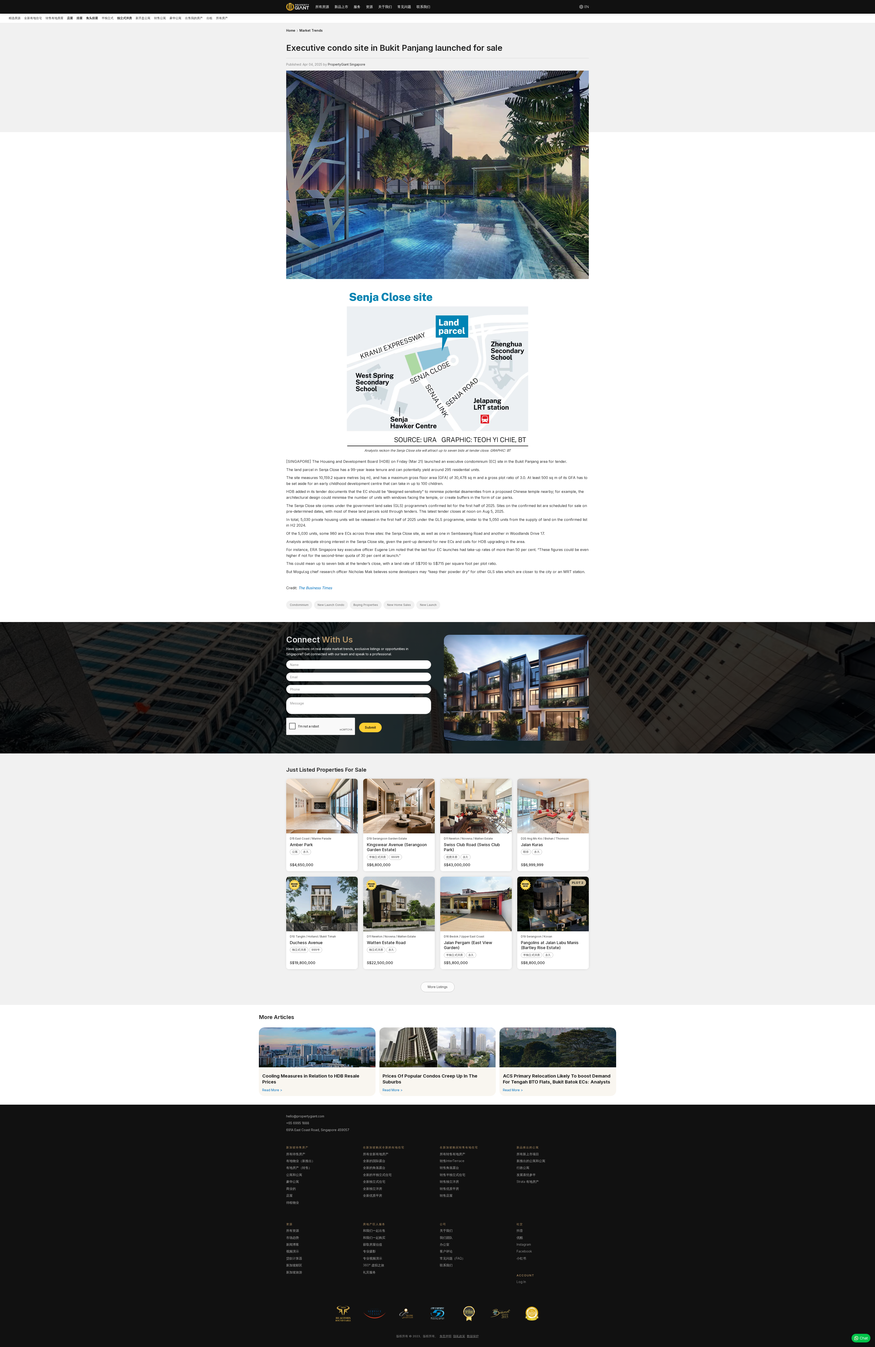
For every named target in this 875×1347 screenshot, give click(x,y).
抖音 (520, 1230)
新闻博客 (292, 1244)
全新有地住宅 (33, 18)
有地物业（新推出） (300, 1161)
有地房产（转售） (299, 1168)
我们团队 (446, 1237)
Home (290, 30)
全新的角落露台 (374, 1168)
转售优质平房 (449, 1189)
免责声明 (445, 1336)
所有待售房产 (295, 1154)
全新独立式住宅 (374, 1181)
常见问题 (404, 7)
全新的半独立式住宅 (377, 1175)
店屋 (289, 1195)
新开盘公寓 (143, 18)
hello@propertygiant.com (305, 1116)
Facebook (524, 1251)
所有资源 (292, 1230)
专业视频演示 (372, 1258)
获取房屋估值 (372, 1244)
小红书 (521, 1258)
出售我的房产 (194, 18)
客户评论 (446, 1251)
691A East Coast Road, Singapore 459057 (317, 1130)
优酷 (520, 1237)
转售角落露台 (449, 1168)
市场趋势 (292, 1237)
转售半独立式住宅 (452, 1175)
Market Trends (311, 30)
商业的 (291, 1189)
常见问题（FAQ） (452, 1258)
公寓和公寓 (294, 1175)
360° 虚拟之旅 (373, 1265)
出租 (209, 18)
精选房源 (15, 18)
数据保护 (473, 1336)
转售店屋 (446, 1195)
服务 (357, 7)
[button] (322, 7)
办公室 (444, 1244)
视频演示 (292, 1251)
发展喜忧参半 (526, 1175)
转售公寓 (160, 18)
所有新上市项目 (528, 1154)
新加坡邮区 (294, 1265)
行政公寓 (523, 1168)
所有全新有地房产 (376, 1154)
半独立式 (107, 18)
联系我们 (423, 7)
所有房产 (222, 18)
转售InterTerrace (452, 1161)
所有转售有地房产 (452, 1154)
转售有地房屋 (54, 18)
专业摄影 (369, 1251)
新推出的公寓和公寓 (531, 1161)
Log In (521, 1282)
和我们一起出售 (374, 1230)
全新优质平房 (372, 1195)
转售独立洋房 (449, 1181)
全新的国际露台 (374, 1161)
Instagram (524, 1244)
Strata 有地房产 (528, 1181)
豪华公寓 (175, 18)
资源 (369, 7)
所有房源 (322, 7)
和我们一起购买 (374, 1237)
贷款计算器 (294, 1258)
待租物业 (292, 1202)
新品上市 (341, 7)
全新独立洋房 (372, 1189)
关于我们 (385, 7)
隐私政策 (459, 1336)
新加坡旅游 (294, 1272)
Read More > (272, 1090)
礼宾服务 (369, 1272)
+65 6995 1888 (297, 1123)
